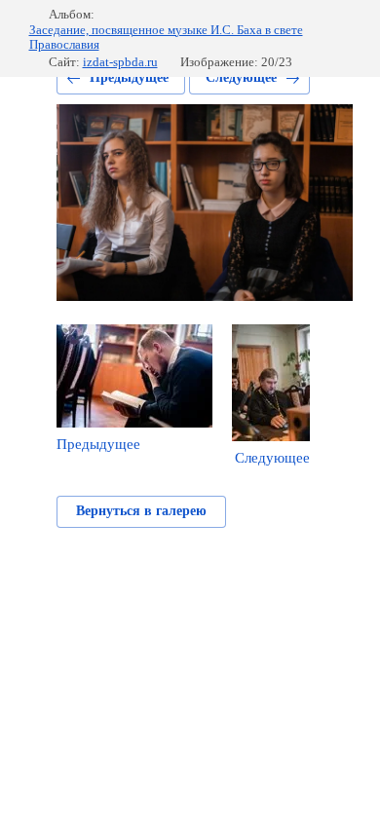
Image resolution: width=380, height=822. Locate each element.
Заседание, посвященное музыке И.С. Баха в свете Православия (166, 37)
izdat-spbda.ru (120, 62)
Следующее (241, 77)
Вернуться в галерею (141, 511)
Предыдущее (129, 77)
